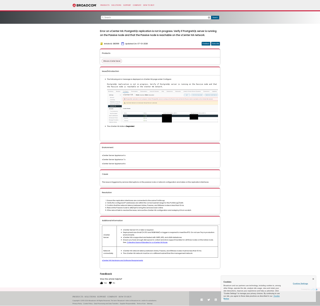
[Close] (313, 279)
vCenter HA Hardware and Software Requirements (122, 260)
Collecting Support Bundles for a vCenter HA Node (147, 242)
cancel (209, 17)
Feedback (206, 44)
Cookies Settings (300, 283)
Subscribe (215, 44)
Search (215, 17)
